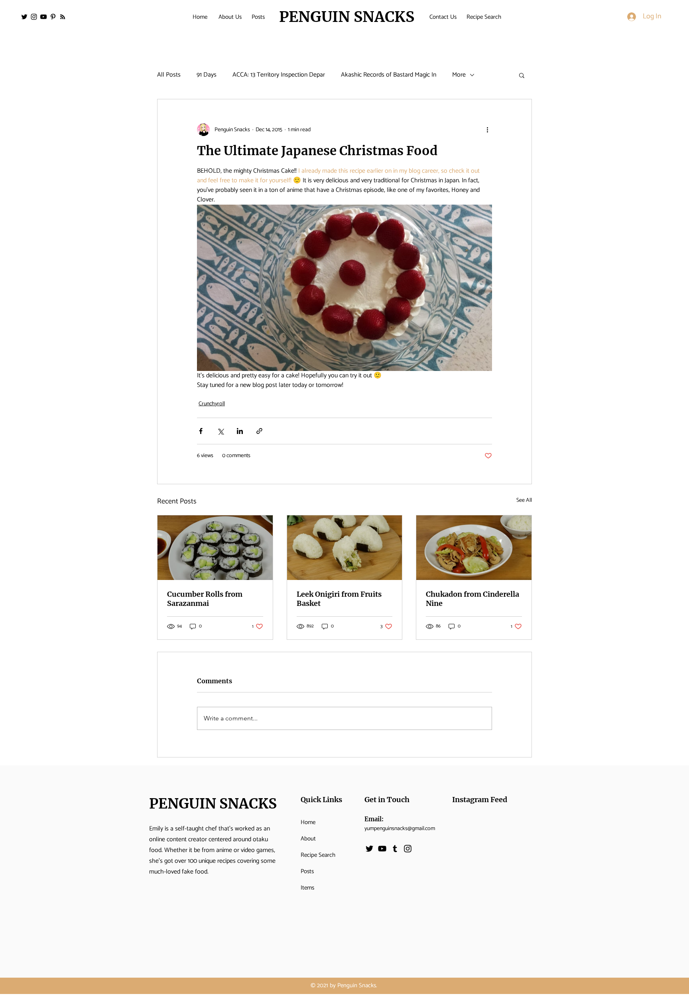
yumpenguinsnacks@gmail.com (399, 828)
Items (307, 888)
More (459, 75)
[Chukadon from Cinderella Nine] (474, 547)
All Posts (169, 75)
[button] (522, 75)
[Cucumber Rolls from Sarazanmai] (215, 547)
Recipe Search (318, 855)
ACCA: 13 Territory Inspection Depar (278, 75)
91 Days (207, 75)
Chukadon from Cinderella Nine (472, 599)
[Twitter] (24, 17)
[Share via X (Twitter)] (220, 431)
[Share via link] (259, 431)
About (308, 839)
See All (524, 500)
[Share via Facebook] (201, 431)
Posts (307, 871)
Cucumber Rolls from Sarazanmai (204, 599)
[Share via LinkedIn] (240, 431)
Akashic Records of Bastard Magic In (388, 75)
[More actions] (487, 129)
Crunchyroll (212, 404)
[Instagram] (34, 17)
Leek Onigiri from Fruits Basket (339, 599)
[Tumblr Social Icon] (395, 849)
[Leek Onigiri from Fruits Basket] (344, 547)
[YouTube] (43, 17)
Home (308, 822)
